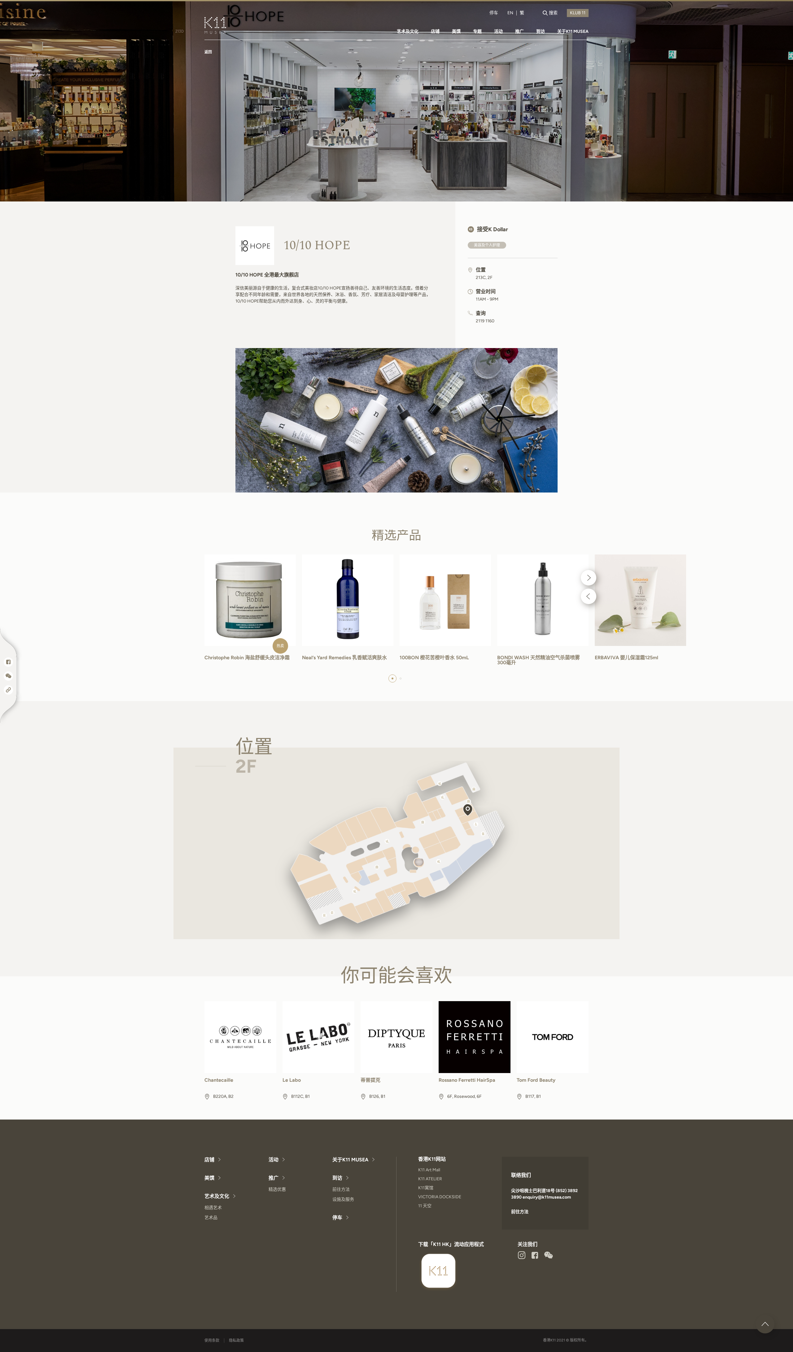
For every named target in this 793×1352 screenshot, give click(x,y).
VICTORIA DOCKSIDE (439, 1197)
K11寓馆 (425, 1188)
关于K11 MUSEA (573, 31)
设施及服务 (343, 1199)
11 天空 (425, 1205)
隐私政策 (236, 1340)
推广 (519, 31)
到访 (540, 31)
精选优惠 (277, 1189)
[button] (588, 577)
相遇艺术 (213, 1207)
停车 (493, 13)
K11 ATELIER (430, 1179)
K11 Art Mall (429, 1170)
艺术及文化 (407, 31)
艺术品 (210, 1217)
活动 (498, 31)
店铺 (435, 31)
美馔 (456, 31)
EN (510, 13)
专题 (477, 31)
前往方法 (341, 1189)
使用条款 (211, 1340)
